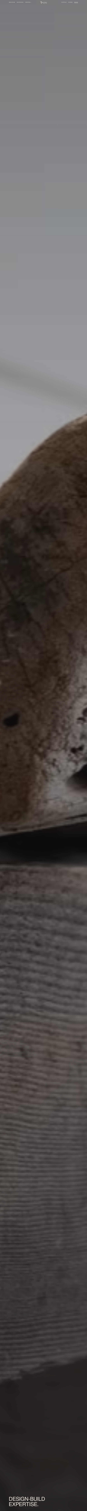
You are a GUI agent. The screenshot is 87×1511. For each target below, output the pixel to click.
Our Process (20, 2)
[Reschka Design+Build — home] (43, 2)
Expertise (27, 2)
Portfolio (64, 2)
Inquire (76, 2)
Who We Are (12, 2)
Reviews (70, 2)
